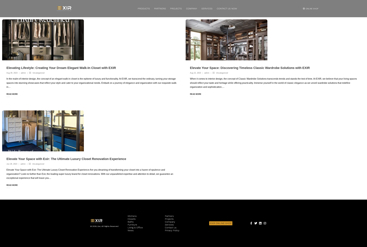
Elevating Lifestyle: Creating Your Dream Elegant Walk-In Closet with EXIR (61, 68)
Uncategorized (38, 73)
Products (144, 8)
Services (206, 8)
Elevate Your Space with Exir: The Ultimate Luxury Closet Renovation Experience (66, 159)
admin (23, 73)
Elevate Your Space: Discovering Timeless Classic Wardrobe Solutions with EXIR (250, 68)
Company (191, 8)
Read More (12, 94)
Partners (160, 8)
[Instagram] (264, 223)
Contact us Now (227, 8)
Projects (176, 8)
